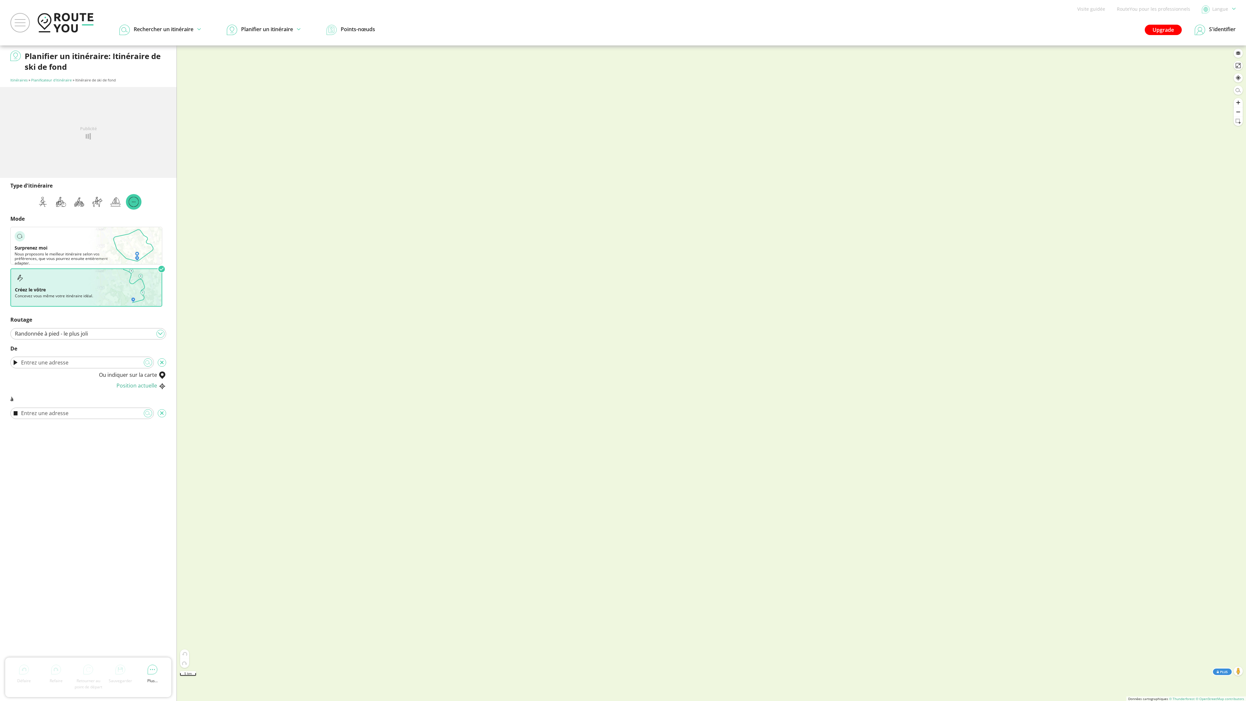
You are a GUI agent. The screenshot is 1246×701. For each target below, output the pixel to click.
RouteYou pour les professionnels (1153, 9)
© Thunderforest (1182, 698)
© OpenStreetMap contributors (1220, 698)
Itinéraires (19, 80)
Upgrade (1163, 29)
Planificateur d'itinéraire (51, 80)
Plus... (152, 680)
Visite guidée (1091, 9)
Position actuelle (136, 385)
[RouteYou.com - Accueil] (65, 22)
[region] (711, 373)
